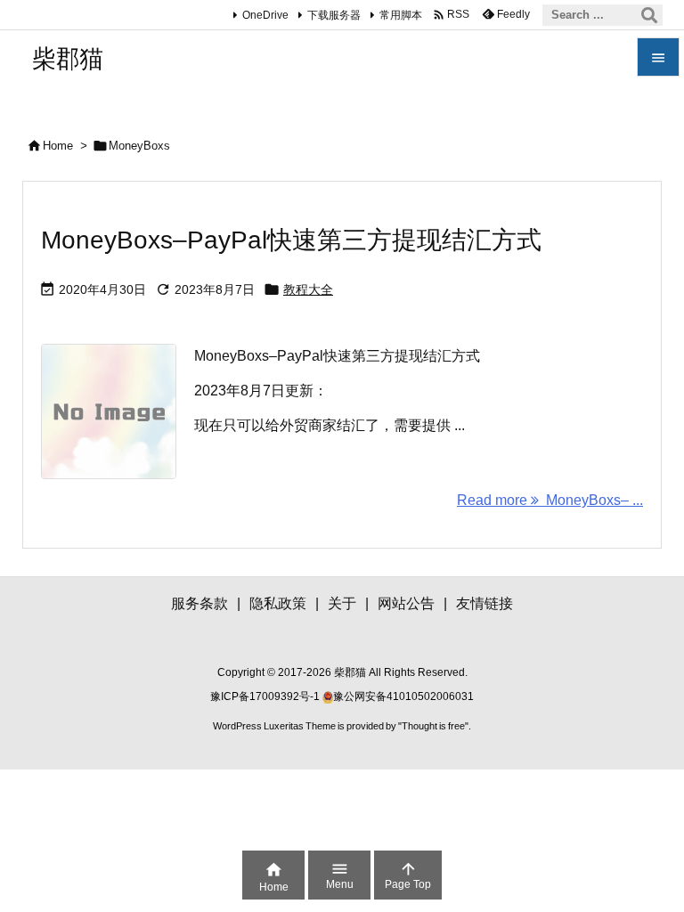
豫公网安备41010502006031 (403, 696)
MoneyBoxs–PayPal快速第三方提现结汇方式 (291, 240)
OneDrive (265, 15)
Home (58, 145)
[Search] (649, 15)
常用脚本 (400, 15)
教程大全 (308, 289)
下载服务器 (334, 15)
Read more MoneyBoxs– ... (550, 500)
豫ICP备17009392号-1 (266, 696)
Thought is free (433, 726)
